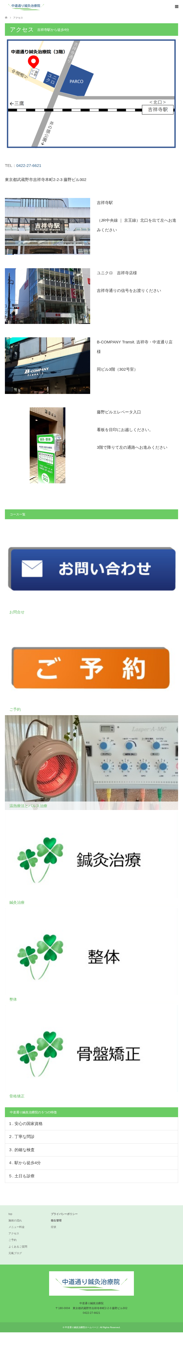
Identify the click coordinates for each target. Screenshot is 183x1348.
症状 (53, 1227)
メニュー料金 (16, 1227)
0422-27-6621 (28, 165)
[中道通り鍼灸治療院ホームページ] (47, 6)
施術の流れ (15, 1220)
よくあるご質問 (17, 1246)
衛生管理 (56, 1220)
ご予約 (12, 1240)
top (10, 1214)
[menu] (176, 6)
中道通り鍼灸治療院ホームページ (81, 1327)
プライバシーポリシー (64, 1214)
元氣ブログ (15, 1253)
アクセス (13, 1233)
